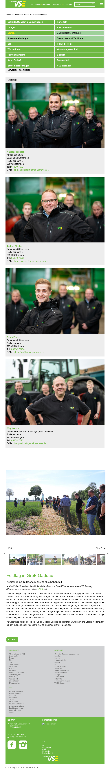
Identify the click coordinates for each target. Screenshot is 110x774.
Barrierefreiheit (47, 753)
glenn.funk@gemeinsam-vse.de (29, 352)
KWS (40, 589)
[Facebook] (12, 748)
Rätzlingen (13, 666)
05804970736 (18, 349)
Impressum (67, 4)
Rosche (11, 668)
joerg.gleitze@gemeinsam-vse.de (30, 443)
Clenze (11, 658)
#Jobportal (13, 698)
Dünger (11, 27)
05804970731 (18, 440)
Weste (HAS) (13, 677)
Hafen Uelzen (14, 664)
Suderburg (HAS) (15, 675)
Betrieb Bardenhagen (18, 66)
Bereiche (58, 650)
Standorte (14, 650)
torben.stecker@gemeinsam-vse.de (31, 261)
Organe (11, 700)
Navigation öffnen (101, 4)
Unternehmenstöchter (17, 706)
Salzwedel (12, 670)
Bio (9, 44)
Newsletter (46, 4)
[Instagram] (23, 748)
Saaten (11, 33)
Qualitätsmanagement (17, 708)
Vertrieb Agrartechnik (68, 49)
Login (31, 4)
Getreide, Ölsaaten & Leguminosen (25, 22)
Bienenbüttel (13, 656)
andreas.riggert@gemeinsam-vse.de (31, 170)
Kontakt (38, 4)
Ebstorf (11, 662)
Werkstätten (14, 49)
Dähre (11, 660)
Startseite (9, 15)
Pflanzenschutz (65, 27)
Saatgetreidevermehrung (69, 33)
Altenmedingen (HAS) (17, 654)
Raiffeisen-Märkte (16, 55)
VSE (10, 688)
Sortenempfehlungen (18, 38)
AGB (44, 749)
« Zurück (12, 639)
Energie (61, 55)
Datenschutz (57, 4)
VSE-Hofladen (64, 66)
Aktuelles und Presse (16, 704)
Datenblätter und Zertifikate (70, 38)
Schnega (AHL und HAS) (18, 673)
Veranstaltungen (15, 710)
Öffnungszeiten (14, 683)
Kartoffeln (62, 22)
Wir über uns (13, 702)
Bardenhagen (14, 681)
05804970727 (18, 167)
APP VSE (12, 696)
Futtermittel (63, 60)
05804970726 (18, 258)
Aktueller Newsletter (16, 691)
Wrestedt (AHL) (14, 679)
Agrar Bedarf (14, 60)
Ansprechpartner (15, 693)
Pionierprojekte (65, 44)
